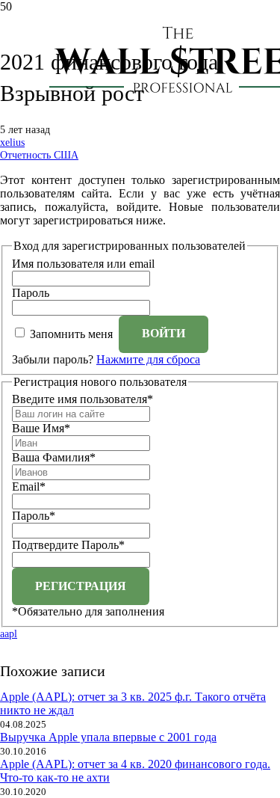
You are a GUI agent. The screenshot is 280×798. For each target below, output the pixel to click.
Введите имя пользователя (82, 399)
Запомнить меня (71, 333)
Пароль (30, 292)
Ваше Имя (41, 428)
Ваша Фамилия (54, 457)
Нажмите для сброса (148, 359)
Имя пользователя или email (83, 263)
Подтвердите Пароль (68, 544)
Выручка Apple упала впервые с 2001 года (108, 737)
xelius (12, 142)
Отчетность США (39, 155)
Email (29, 486)
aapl (8, 633)
